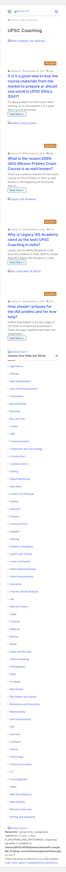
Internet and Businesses (24, 591)
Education (16, 486)
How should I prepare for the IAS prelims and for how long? (32, 311)
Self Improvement (20, 719)
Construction (17, 456)
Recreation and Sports (23, 696)
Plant (13, 674)
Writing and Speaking (22, 816)
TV (11, 771)
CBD (12, 433)
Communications (20, 441)
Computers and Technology (26, 448)
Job (12, 599)
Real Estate (16, 689)
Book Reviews (18, 403)
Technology (17, 756)
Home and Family (20, 561)
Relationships (17, 711)
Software (15, 741)
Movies (14, 636)
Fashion (14, 501)
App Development (20, 381)
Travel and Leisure (21, 764)
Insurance (16, 584)
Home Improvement (21, 576)
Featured (15, 508)
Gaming (14, 538)
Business (15, 411)
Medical (14, 629)
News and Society (20, 651)
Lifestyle (15, 621)
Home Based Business (23, 569)
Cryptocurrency (19, 463)
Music (13, 644)
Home (13, 20)
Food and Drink (18, 523)
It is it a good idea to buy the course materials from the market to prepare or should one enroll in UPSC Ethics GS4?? (33, 86)
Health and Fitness (21, 554)
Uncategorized (18, 779)
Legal (13, 614)
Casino (14, 426)
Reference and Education (25, 704)
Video (13, 786)
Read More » (17, 114)
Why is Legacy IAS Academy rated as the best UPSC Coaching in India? (33, 239)
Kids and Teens (19, 606)
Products (15, 681)
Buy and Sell (17, 418)
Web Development (21, 794)
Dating (14, 471)
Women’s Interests (21, 809)
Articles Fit (15, 71)
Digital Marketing (20, 478)
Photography (17, 666)
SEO (12, 726)
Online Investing (19, 659)
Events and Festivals (22, 493)
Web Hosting (17, 801)
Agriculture (16, 366)
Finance (14, 516)
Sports (14, 749)
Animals (14, 373)
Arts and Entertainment (23, 388)
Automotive (16, 396)
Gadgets (15, 531)
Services (15, 734)
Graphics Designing (21, 546)
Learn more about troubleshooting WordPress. (31, 862)
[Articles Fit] (21, 11)
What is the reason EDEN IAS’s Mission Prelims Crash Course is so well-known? (32, 163)
